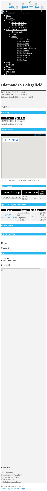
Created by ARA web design (13, 489)
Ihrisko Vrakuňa (23, 55)
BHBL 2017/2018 (19, 22)
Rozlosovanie (17, 32)
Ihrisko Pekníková (24, 53)
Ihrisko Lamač (23, 51)
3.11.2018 (9, 216)
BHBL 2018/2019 (19, 25)
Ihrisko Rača (22, 60)
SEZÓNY (10, 20)
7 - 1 (33, 216)
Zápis (8, 74)
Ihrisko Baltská (23, 44)
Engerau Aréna (23, 41)
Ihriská (14, 37)
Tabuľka (15, 34)
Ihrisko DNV (22, 58)
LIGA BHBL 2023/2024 (16, 30)
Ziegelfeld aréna (23, 39)
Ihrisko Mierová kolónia (27, 48)
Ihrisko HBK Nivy (24, 46)
